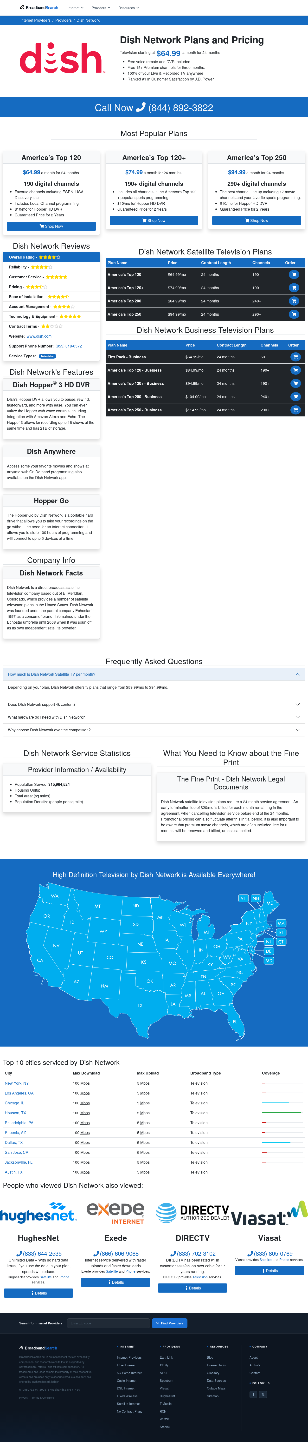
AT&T (164, 1372)
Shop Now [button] (53, 226)
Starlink (165, 1426)
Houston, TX (15, 1112)
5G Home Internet (129, 1372)
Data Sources (216, 1380)
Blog (210, 1357)
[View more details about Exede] (115, 1213)
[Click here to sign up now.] (294, 274)
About (254, 1357)
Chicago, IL (14, 1103)
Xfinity (164, 1365)
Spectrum (166, 1380)
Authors (255, 1365)
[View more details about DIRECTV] (192, 1213)
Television (47, 356)
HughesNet (167, 1396)
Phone (64, 1277)
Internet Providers (129, 1357)
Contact (255, 1372)
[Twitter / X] (263, 1394)
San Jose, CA (16, 1152)
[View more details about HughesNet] (38, 1213)
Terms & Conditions (43, 1397)
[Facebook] (253, 1394)
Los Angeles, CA (19, 1093)
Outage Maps (216, 1388)
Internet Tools (216, 1365)
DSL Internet (126, 1388)
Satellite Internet (128, 1403)
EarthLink (166, 1357)
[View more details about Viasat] (269, 1213)
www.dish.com (39, 336)
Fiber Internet (126, 1365)
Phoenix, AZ (15, 1132)
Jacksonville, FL (18, 1162)
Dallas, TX (14, 1142)
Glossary (213, 1372)
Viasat (164, 1388)
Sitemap (212, 1396)
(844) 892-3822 (154, 107)
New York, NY (17, 1083)
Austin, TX (14, 1172)
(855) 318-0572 (69, 346)
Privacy (23, 1397)
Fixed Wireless (127, 1396)
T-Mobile (166, 1403)
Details (41, 1293)
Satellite (46, 1277)
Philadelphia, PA (19, 1122)
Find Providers (172, 1323)
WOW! (164, 1419)
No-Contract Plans (129, 1411)
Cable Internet (126, 1380)
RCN (163, 1411)
